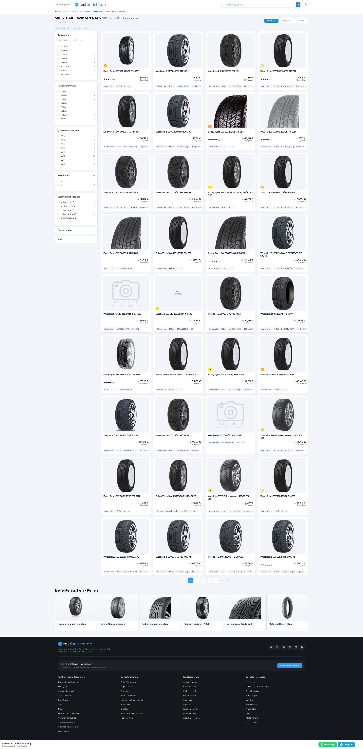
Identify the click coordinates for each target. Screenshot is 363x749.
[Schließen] (359, 745)
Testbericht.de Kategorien (71, 677)
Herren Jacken (189, 695)
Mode (60, 709)
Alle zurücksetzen (81, 28)
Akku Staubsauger (129, 682)
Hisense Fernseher (129, 695)
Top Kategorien (191, 677)
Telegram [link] (348, 744)
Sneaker (124, 709)
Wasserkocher (189, 713)
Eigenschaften (64, 230)
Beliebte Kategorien (256, 677)
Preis (59, 239)
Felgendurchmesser (67, 86)
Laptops (187, 704)
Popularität (271, 21)
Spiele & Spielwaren (67, 722)
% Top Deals (251, 722)
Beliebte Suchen (129, 677)
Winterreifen (97, 11)
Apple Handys (252, 718)
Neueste (300, 21)
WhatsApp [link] (329, 744)
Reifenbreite (63, 35)
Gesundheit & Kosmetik (69, 726)
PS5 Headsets (127, 718)
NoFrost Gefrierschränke (132, 700)
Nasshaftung (63, 175)
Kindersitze (251, 709)
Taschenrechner (190, 709)
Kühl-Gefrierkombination (257, 686)
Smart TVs (125, 704)
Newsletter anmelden (289, 665)
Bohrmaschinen (190, 686)
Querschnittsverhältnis (68, 130)
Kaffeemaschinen (191, 691)
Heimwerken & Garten (68, 713)
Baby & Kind (63, 731)
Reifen (87, 11)
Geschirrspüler (252, 691)
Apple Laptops (127, 686)
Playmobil (125, 691)
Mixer (248, 713)
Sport (60, 704)
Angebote (286, 21)
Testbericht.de (60, 11)
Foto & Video (64, 700)
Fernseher (250, 682)
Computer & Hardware (68, 682)
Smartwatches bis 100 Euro (133, 713)
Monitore (250, 700)
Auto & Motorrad (75, 11)
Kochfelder (188, 700)
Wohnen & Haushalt (67, 718)
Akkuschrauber (190, 682)
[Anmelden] (306, 4)
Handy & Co (63, 686)
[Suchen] (298, 4)
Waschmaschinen (191, 718)
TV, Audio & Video (66, 695)
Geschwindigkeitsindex (68, 197)
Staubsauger (252, 695)
